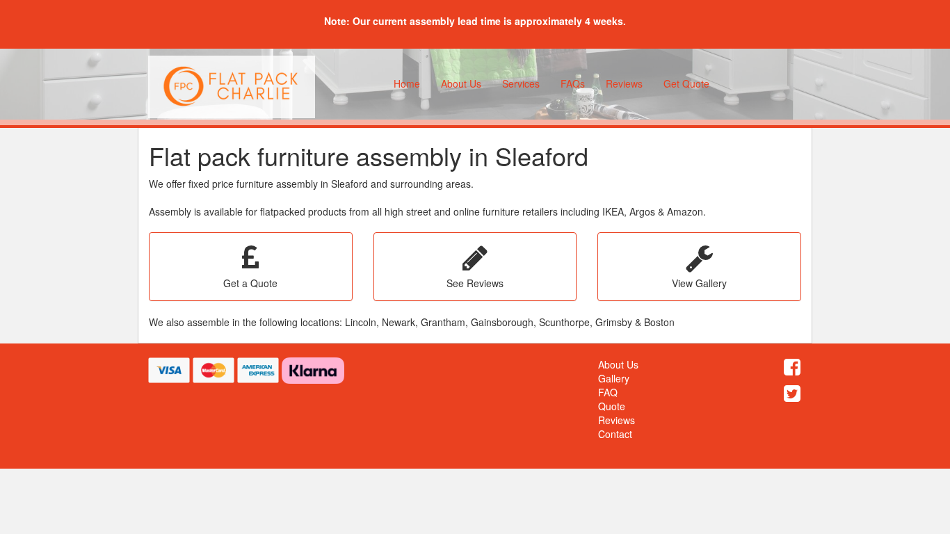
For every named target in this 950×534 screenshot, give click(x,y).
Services (521, 83)
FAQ (608, 392)
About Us (461, 83)
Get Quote (686, 83)
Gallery (613, 378)
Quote (611, 406)
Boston (659, 322)
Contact (615, 434)
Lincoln (360, 322)
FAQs (573, 83)
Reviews (624, 83)
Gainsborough (502, 322)
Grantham (443, 322)
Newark (398, 322)
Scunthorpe (564, 322)
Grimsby (613, 322)
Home (407, 83)
